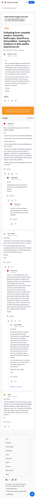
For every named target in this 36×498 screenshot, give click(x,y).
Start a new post (16, 111)
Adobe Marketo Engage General (9, 8)
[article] (18, 149)
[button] (9, 50)
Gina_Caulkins (11, 233)
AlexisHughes (14, 177)
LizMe (9, 394)
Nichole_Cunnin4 (12, 54)
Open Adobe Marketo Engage (16, 20)
